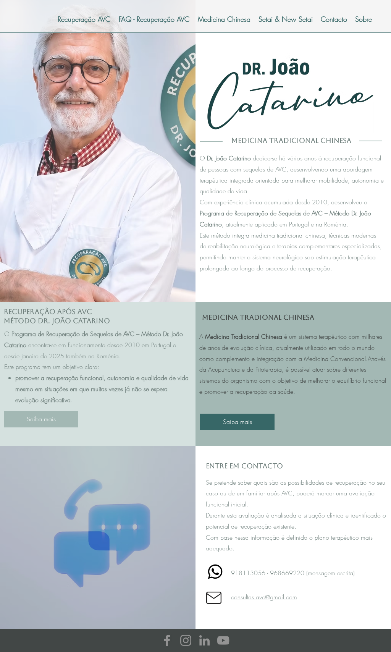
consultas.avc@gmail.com (264, 597)
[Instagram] (185, 640)
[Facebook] (167, 640)
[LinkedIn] (204, 640)
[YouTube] (223, 640)
